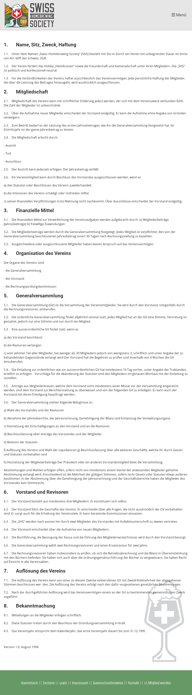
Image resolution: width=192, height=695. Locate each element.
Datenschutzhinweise (108, 683)
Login (63, 683)
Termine (49, 683)
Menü (180, 15)
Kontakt (133, 683)
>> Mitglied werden (157, 683)
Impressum (80, 683)
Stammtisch (29, 683)
